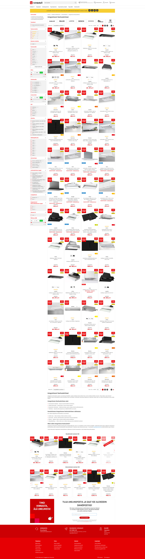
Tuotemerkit (76, 6)
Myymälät (70, 6)
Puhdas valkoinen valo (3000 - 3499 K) (38, 127)
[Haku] (75, 2)
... (109, 25)
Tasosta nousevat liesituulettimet (37, 18)
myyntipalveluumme (97, 427)
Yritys (55, 541)
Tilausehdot (37, 547)
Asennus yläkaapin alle (37, 160)
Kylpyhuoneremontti (78, 545)
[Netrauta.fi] (36, 2)
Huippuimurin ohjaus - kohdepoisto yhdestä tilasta (38, 186)
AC (33, 206)
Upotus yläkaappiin (36, 162)
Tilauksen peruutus (39, 552)
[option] (54, 46)
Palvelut (76, 541)
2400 (33, 142)
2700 (33, 143)
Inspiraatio (97, 541)
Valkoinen (35, 107)
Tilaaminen (37, 541)
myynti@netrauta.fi (73, 533)
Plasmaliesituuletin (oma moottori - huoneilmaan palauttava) (38, 191)
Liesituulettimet (64, 14)
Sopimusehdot (57, 548)
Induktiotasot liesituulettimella (37, 16)
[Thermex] (100, 21)
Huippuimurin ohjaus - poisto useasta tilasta (38, 188)
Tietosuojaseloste (57, 547)
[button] (38, 66)
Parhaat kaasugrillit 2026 (100, 548)
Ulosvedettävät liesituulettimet (37, 19)
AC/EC (34, 209)
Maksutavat (37, 543)
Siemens (34, 61)
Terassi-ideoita (98, 543)
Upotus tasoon (35, 164)
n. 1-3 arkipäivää (36, 82)
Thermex (34, 51)
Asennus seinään (36, 165)
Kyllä (34, 44)
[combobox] (60, 2)
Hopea (34, 115)
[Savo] (52, 21)
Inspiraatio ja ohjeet (62, 6)
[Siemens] (91, 21)
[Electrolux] (110, 21)
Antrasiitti (34, 112)
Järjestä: (50, 25)
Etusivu (49, 14)
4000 (34, 150)
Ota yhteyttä (43, 530)
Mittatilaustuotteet (78, 548)
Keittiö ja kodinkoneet (56, 14)
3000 (34, 145)
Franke (34, 56)
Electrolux (35, 62)
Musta (34, 110)
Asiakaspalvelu (45, 6)
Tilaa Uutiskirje (84, 517)
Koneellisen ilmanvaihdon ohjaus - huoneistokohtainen (39, 180)
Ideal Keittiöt (77, 550)
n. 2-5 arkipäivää (36, 83)
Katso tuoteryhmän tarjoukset (38, 25)
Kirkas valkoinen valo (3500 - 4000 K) (38, 130)
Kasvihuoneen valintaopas (100, 545)
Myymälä (106, 528)
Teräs (34, 108)
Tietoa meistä (57, 543)
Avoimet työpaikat (58, 545)
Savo (34, 49)
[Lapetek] (71, 21)
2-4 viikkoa (35, 88)
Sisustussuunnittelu (78, 547)
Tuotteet (31, 6)
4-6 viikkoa (35, 90)
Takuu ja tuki (38, 548)
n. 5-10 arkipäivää (36, 85)
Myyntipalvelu (53, 6)
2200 (33, 140)
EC (33, 207)
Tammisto (106, 530)
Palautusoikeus (38, 545)
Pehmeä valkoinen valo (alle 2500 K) (38, 121)
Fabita (34, 64)
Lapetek (34, 52)
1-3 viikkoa (35, 87)
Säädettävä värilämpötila (37, 134)
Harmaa (34, 113)
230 (33, 215)
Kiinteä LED (35, 197)
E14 (33, 199)
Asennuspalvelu (77, 543)
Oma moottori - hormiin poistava (36, 173)
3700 (33, 147)
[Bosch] (81, 21)
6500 (33, 155)
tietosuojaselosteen (86, 521)
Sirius (34, 57)
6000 (33, 153)
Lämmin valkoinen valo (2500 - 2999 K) (38, 124)
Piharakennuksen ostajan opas (101, 547)
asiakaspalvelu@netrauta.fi (46, 531)
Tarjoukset (38, 6)
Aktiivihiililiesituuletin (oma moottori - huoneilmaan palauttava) (37, 177)
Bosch (34, 59)
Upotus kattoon (35, 167)
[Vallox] (61, 21)
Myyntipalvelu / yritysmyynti (76, 528)
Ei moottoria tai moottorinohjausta (36, 183)
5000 (33, 151)
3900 (33, 148)
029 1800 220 (73, 530)
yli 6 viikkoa (35, 92)
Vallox (34, 54)
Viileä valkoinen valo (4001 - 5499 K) (39, 133)
